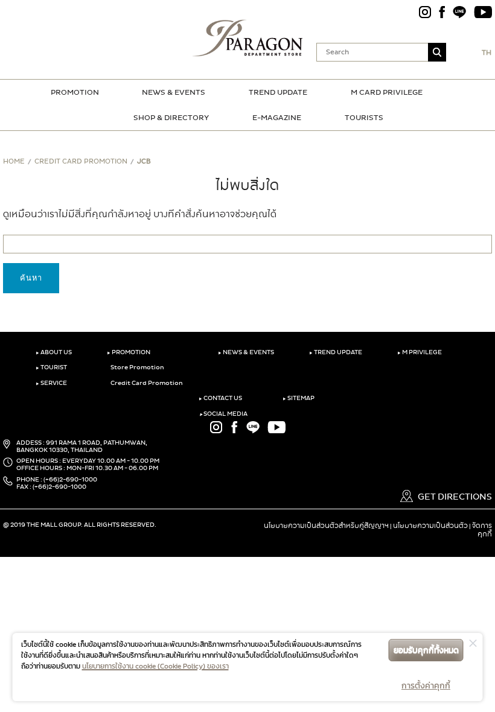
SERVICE (51, 383)
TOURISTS (364, 117)
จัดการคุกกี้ (482, 529)
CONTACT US (220, 398)
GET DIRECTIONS (454, 497)
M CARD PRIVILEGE (387, 92)
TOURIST (51, 367)
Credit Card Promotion (146, 383)
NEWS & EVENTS (173, 92)
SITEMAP (299, 398)
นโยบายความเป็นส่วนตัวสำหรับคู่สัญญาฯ (326, 525)
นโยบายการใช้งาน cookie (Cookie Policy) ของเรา (155, 666)
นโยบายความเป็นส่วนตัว (430, 525)
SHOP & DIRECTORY (171, 117)
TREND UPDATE (278, 92)
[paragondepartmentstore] (247, 36)
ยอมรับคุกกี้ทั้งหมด (426, 650)
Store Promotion (136, 367)
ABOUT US (54, 352)
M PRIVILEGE (419, 352)
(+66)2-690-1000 (70, 479)
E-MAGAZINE (276, 117)
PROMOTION (75, 92)
